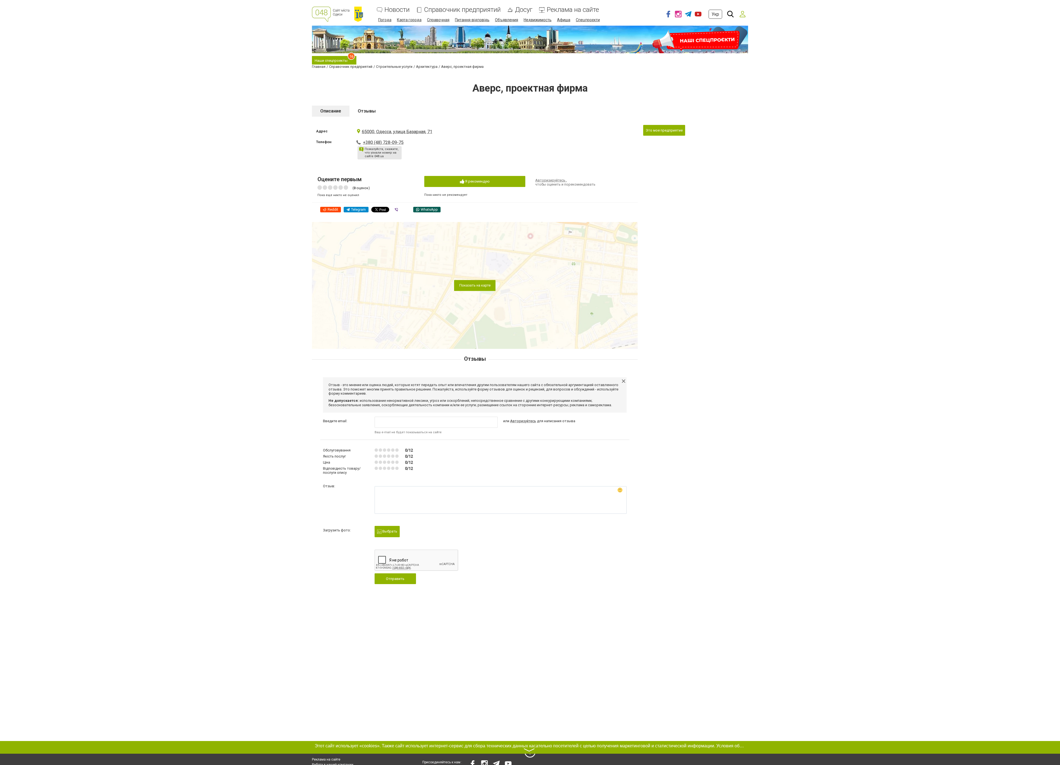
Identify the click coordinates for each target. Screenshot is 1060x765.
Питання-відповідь (472, 20)
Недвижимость (538, 20)
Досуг (523, 10)
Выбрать (389, 531)
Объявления (506, 20)
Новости (397, 10)
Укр (715, 14)
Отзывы (367, 111)
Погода (384, 20)
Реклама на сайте (573, 10)
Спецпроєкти (588, 20)
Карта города (409, 20)
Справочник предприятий (462, 10)
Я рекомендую (477, 181)
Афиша (563, 20)
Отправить (395, 579)
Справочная (438, 20)
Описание (330, 111)
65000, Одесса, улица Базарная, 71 (397, 131)
